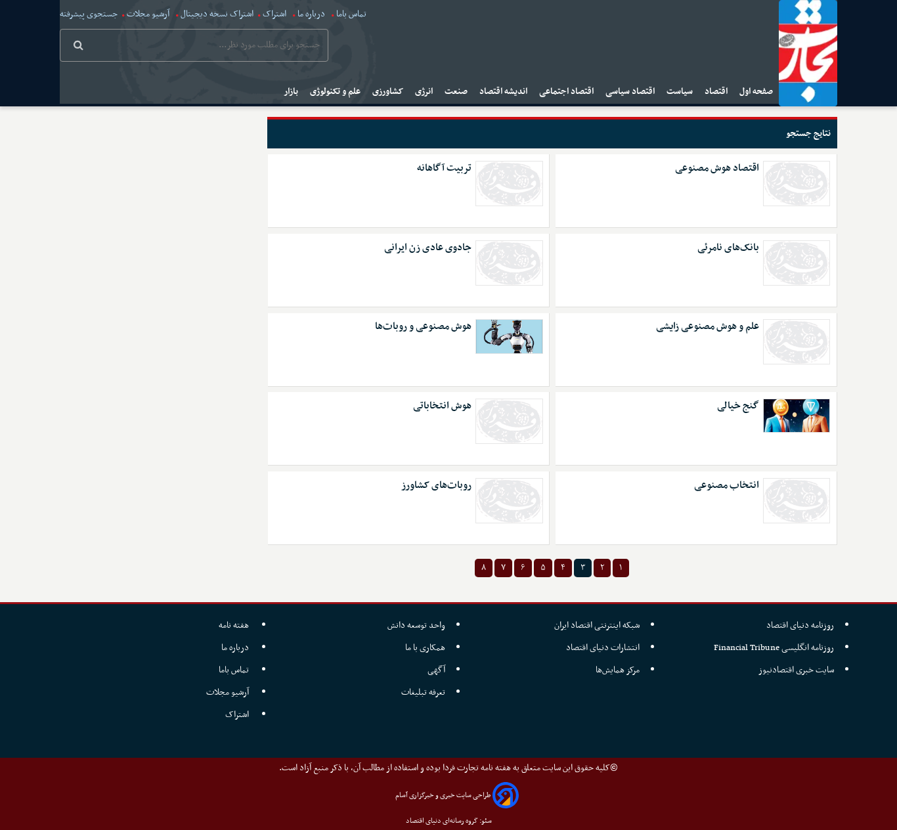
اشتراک (274, 14)
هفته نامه (235, 625)
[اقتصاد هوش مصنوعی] (796, 183)
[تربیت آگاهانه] (508, 183)
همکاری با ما (425, 647)
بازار (292, 91)
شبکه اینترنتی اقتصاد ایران (597, 625)
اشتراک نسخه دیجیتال (216, 14)
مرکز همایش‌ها (618, 670)
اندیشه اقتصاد (504, 91)
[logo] (808, 53)
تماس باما (351, 14)
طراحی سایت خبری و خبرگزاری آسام (443, 795)
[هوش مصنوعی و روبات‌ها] (508, 336)
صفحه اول (757, 91)
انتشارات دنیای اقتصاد (603, 647)
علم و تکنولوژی (336, 91)
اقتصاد (717, 91)
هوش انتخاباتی (442, 406)
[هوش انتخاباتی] (508, 421)
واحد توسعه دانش (416, 625)
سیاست (681, 91)
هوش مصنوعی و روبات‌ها (423, 326)
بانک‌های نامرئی (728, 247)
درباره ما (311, 14)
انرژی (425, 91)
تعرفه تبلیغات (423, 692)
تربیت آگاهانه (444, 168)
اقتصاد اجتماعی (567, 91)
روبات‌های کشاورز (436, 485)
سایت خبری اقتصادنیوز (796, 670)
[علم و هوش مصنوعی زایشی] (796, 341)
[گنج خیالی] (796, 416)
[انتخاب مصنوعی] (796, 500)
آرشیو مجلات (148, 14)
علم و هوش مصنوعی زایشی (707, 326)
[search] (78, 47)
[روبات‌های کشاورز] (508, 500)
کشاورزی (388, 91)
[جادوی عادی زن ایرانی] (508, 263)
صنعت (457, 91)
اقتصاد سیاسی (631, 91)
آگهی (436, 670)
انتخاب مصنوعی (726, 485)
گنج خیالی (738, 406)
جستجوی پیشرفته (89, 14)
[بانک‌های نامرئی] (796, 263)
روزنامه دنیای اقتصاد (800, 625)
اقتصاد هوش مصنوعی (717, 168)
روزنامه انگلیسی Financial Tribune (774, 647)
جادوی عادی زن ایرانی (427, 247)
